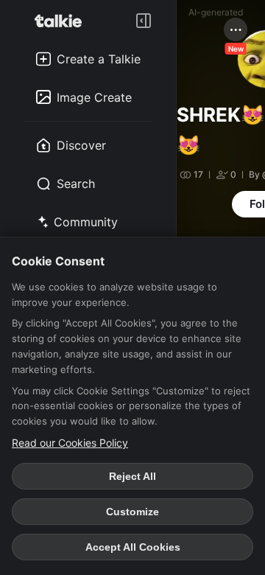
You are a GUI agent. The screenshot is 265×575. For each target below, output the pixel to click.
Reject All (132, 476)
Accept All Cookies (132, 547)
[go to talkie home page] (62, 20)
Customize (132, 512)
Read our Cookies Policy (70, 442)
